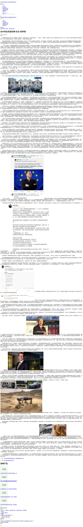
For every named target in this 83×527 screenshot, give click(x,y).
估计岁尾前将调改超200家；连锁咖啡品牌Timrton (14, 458)
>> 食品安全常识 (12, 510)
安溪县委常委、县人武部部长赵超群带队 (8, 488)
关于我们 (4, 7)
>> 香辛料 (5, 512)
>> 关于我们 (6, 510)
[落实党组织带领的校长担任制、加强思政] (4, 503)
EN (1, 4)
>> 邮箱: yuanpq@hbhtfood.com (6, 515)
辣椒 (7, 522)
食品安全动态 (5, 9)
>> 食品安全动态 (18, 510)
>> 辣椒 (2, 512)
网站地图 (26, 521)
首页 (4, 6)
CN (2, 4)
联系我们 (4, 10)
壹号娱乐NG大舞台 (4, 28)
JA (3, 4)
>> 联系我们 (24, 510)
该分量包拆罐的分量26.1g (9, 460)
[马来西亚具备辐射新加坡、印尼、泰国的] (4, 495)
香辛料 (5, 522)
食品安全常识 (5, 8)
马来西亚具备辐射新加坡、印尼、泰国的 (8, 496)
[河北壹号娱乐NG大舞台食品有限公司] (8, 17)
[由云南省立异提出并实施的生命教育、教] (4, 472)
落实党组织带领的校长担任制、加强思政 (8, 504)
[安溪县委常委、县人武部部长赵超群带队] (4, 487)
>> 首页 (2, 510)
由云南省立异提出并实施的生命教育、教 (8, 473)
